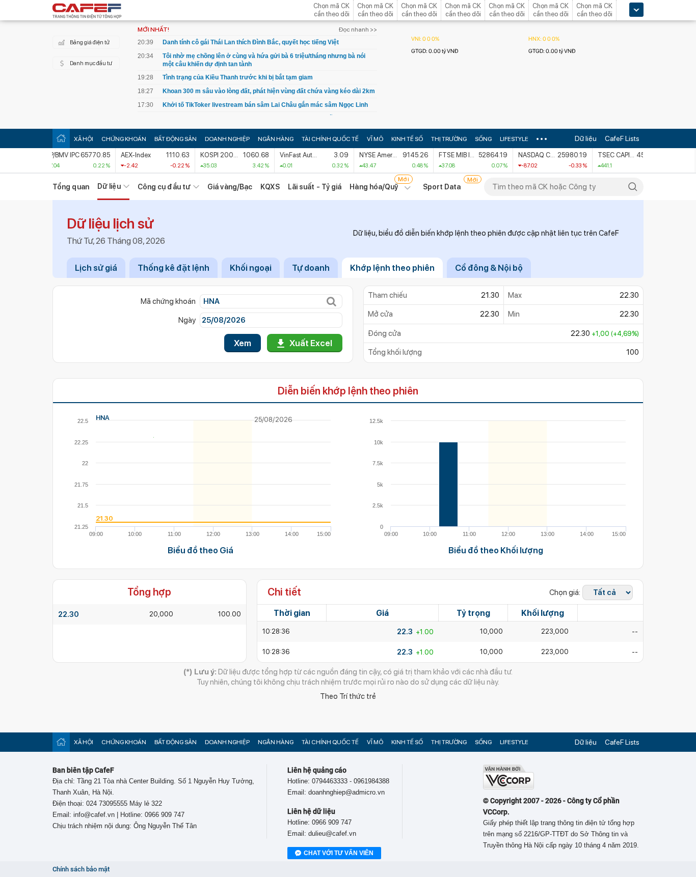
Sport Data (442, 187)
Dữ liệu (586, 138)
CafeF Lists (622, 138)
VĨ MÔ (375, 139)
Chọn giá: (564, 592)
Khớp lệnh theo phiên (392, 268)
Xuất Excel (310, 343)
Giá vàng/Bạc (229, 187)
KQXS (269, 187)
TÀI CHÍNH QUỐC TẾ (330, 139)
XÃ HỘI (83, 139)
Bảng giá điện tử (90, 42)
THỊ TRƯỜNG (449, 139)
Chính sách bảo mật (81, 869)
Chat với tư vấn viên (338, 853)
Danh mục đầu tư (91, 63)
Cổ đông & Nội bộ (489, 268)
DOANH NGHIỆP (227, 139)
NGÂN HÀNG (275, 139)
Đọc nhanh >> (358, 29)
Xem (242, 343)
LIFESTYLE (514, 139)
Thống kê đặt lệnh (173, 268)
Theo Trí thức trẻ (348, 696)
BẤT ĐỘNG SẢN (175, 139)
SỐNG (483, 139)
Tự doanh (311, 268)
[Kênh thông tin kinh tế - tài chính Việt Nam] (87, 11)
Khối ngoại (251, 268)
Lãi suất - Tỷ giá (315, 187)
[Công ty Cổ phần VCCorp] (508, 787)
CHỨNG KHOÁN (123, 139)
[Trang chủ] (61, 138)
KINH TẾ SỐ (407, 139)
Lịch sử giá (96, 268)
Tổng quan (70, 187)
